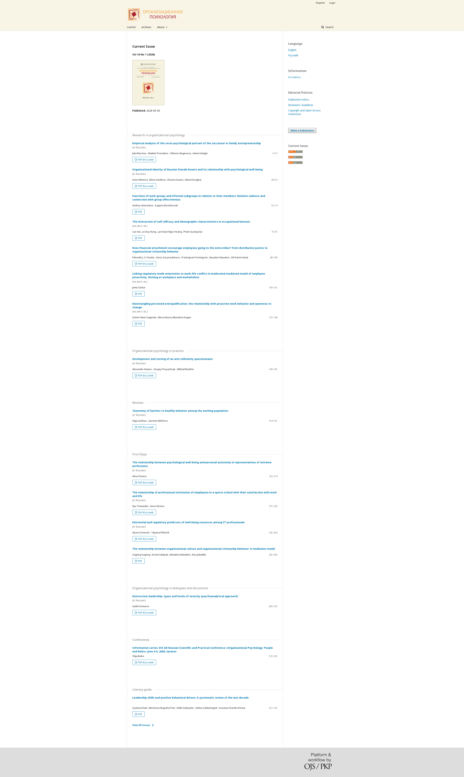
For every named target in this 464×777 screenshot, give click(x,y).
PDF (139, 211)
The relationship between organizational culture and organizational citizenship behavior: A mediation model (203, 548)
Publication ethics (298, 99)
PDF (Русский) (145, 159)
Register (320, 2)
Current (131, 27)
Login (332, 2)
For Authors (294, 77)
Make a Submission (302, 130)
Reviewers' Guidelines (300, 105)
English (292, 50)
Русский (293, 55)
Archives (146, 27)
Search (329, 27)
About (161, 27)
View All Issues (141, 725)
